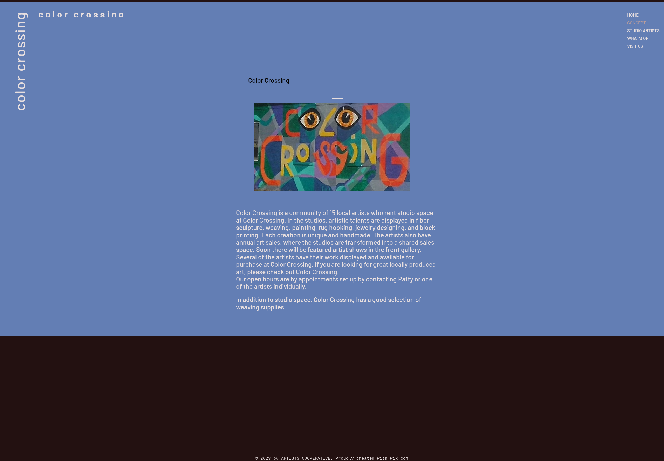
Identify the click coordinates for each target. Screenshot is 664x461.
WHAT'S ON (638, 38)
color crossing (19, 61)
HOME (633, 14)
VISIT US (635, 46)
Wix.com (399, 458)
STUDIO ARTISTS (643, 30)
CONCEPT (636, 22)
